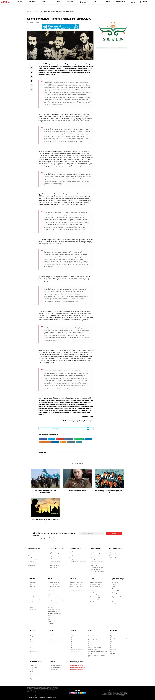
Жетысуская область (96, 558)
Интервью (32, 592)
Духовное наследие (83, 2)
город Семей (112, 552)
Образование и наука (36, 662)
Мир (30, 584)
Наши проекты (33, 596)
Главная (29, 11)
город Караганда (54, 558)
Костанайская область (75, 554)
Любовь (73, 642)
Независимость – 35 (34, 600)
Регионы (112, 651)
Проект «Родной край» (94, 640)
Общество (32, 586)
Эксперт (31, 598)
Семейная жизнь (75, 644)
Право (49, 615)
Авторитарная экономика (76, 586)
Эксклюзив (113, 649)
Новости (20, 1)
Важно (58, 1)
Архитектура (33, 651)
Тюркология (93, 590)
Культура (33, 631)
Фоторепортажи (75, 651)
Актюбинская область (34, 564)
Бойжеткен (74, 636)
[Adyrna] (6, 2)
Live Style (74, 631)
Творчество (115, 582)
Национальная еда (55, 638)
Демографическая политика (55, 592)
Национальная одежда (56, 642)
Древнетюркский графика (96, 596)
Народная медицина (55, 667)
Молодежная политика (54, 586)
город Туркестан (95, 564)
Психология (33, 665)
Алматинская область (97, 554)
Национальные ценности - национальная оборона (95, 646)
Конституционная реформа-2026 (56, 613)
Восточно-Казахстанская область (118, 556)
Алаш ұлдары (36, 11)
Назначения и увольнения (54, 604)
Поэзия (114, 584)
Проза (113, 586)
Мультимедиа (33, 604)
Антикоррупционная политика (77, 590)
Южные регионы (96, 548)
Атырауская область (33, 560)
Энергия (32, 671)
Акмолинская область (56, 554)
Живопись (32, 634)
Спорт (108, 1)
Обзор (111, 646)
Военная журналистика (77, 649)
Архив (31, 607)
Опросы (31, 606)
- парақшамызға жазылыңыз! (64, 429)
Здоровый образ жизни (56, 665)
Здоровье (112, 634)
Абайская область (114, 558)
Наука (31, 669)
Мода (72, 646)
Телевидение (33, 644)
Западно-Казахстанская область (36, 552)
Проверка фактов (93, 649)
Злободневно (33, 1)
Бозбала (73, 634)
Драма (113, 588)
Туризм (71, 592)
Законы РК (50, 607)
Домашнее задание (76, 638)
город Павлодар (73, 556)
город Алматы (95, 552)
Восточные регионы (115, 548)
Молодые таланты (93, 636)
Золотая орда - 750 (95, 598)
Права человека (52, 606)
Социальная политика (53, 594)
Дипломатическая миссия (54, 611)
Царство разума (34, 673)
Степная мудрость (116, 590)
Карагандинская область (57, 560)
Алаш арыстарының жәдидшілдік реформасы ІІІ (45, 520)
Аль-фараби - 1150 (94, 600)
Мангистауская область (34, 556)
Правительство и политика (55, 596)
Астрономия (33, 667)
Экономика (70, 1)
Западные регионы (34, 548)
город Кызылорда (95, 569)
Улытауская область (55, 562)
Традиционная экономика (76, 582)
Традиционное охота (55, 644)
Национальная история (96, 582)
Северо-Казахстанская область (77, 562)
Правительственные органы (55, 602)
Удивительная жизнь (35, 675)
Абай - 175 (92, 602)
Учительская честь (35, 677)
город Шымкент (95, 560)
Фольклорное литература (95, 638)
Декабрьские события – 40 (36, 602)
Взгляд (112, 648)
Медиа (32, 649)
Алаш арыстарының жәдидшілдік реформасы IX (109, 492)
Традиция (52, 634)
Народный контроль (75, 588)
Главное (50, 619)
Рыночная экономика (75, 584)
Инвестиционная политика (55, 588)
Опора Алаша (115, 604)
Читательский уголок (76, 640)
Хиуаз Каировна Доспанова (77, 491)
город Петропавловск (75, 560)
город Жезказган (54, 564)
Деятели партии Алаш (95, 588)
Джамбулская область (97, 567)
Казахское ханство (95, 586)
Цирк (31, 646)
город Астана (53, 552)
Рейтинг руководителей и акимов (56, 598)
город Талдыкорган (96, 556)
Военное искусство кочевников (98, 594)
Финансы (72, 598)
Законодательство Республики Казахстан (96, 656)
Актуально (45, 1)
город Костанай (73, 552)
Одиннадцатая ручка (117, 596)
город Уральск (32, 554)
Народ (95, 1)
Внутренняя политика (53, 582)
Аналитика (72, 594)
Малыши (90, 634)
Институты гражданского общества (57, 600)
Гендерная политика (53, 590)
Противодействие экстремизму (118, 638)
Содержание (33, 679)
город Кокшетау (54, 556)
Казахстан (32, 582)
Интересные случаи (76, 648)
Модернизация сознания (118, 602)
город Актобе (31, 565)
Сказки (113, 600)
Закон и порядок (133, 2)
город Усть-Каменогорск (115, 554)
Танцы (31, 636)
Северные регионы (74, 548)
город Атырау (31, 562)
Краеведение (93, 592)
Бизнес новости (74, 596)
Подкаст (112, 644)
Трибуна (50, 621)
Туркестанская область (97, 562)
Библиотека (115, 598)
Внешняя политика (53, 584)
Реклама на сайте (32, 697)
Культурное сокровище (118, 592)
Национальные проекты (54, 609)
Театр (31, 640)
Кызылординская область (98, 571)
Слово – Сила (115, 594)
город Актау (31, 558)
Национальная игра (55, 636)
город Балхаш (54, 567)
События (112, 642)
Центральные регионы (57, 548)
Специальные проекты (94, 642)
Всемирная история (95, 584)
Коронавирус (53, 669)
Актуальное (32, 588)
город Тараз (94, 565)
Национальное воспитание (57, 640)
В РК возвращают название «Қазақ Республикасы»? (46, 492)
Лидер (111, 636)
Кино (31, 642)
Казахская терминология (116, 640)
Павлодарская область (75, 558)
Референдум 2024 (52, 623)
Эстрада (32, 648)
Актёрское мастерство (36, 638)
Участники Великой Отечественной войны (97, 652)
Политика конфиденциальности (47, 697)
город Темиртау (54, 565)
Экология (112, 653)
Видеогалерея (92, 644)
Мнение (31, 594)
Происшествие (120, 1)
